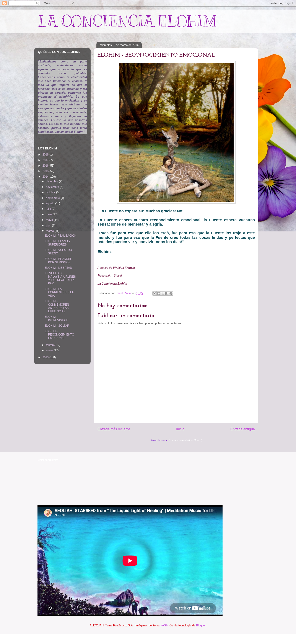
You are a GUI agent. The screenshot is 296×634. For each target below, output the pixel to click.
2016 (45, 165)
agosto (50, 203)
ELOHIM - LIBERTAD (58, 267)
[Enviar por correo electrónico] (154, 293)
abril (49, 225)
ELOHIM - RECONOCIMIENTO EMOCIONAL (59, 335)
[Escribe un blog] (158, 293)
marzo (50, 231)
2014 (45, 176)
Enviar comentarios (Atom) (185, 440)
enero (50, 350)
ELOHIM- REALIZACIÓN (60, 235)
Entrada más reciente (114, 429)
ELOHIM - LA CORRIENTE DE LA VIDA (59, 292)
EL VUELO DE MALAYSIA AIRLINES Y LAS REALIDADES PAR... (60, 278)
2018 (45, 154)
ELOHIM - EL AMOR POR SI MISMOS (58, 260)
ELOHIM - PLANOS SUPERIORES (57, 242)
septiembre (53, 198)
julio (49, 208)
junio (49, 214)
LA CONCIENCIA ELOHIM (127, 21)
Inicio (180, 429)
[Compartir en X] (163, 293)
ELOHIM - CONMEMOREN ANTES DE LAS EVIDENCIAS (57, 306)
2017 (45, 160)
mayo (50, 219)
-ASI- (164, 625)
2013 (45, 357)
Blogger (200, 625)
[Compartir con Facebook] (167, 293)
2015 (45, 171)
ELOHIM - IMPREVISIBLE (56, 318)
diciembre (52, 181)
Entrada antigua (242, 429)
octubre (51, 192)
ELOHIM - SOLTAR (57, 325)
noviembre (53, 186)
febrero (50, 345)
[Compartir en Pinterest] (171, 293)
